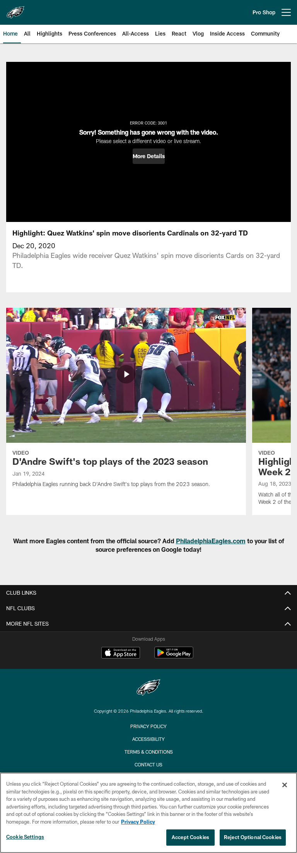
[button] (149, 156)
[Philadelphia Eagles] (148, 688)
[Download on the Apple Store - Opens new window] (121, 653)
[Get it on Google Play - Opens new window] (174, 656)
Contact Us (148, 764)
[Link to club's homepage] (15, 9)
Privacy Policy (148, 726)
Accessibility (148, 739)
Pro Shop (264, 12)
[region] (148, 813)
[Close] (284, 784)
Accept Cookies (190, 837)
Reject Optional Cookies (253, 837)
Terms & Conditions (149, 751)
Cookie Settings (25, 837)
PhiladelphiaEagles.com (211, 540)
